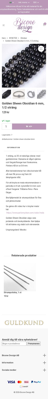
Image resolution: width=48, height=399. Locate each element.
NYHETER (13, 42)
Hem (4, 42)
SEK (35, 2)
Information (7, 366)
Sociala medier (9, 374)
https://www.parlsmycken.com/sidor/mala (25, 216)
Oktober (23, 42)
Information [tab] (13, 151)
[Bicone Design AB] (24, 27)
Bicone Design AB (10, 359)
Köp (30, 130)
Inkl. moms (23, 2)
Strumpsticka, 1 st (12, 296)
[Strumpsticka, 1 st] (24, 281)
